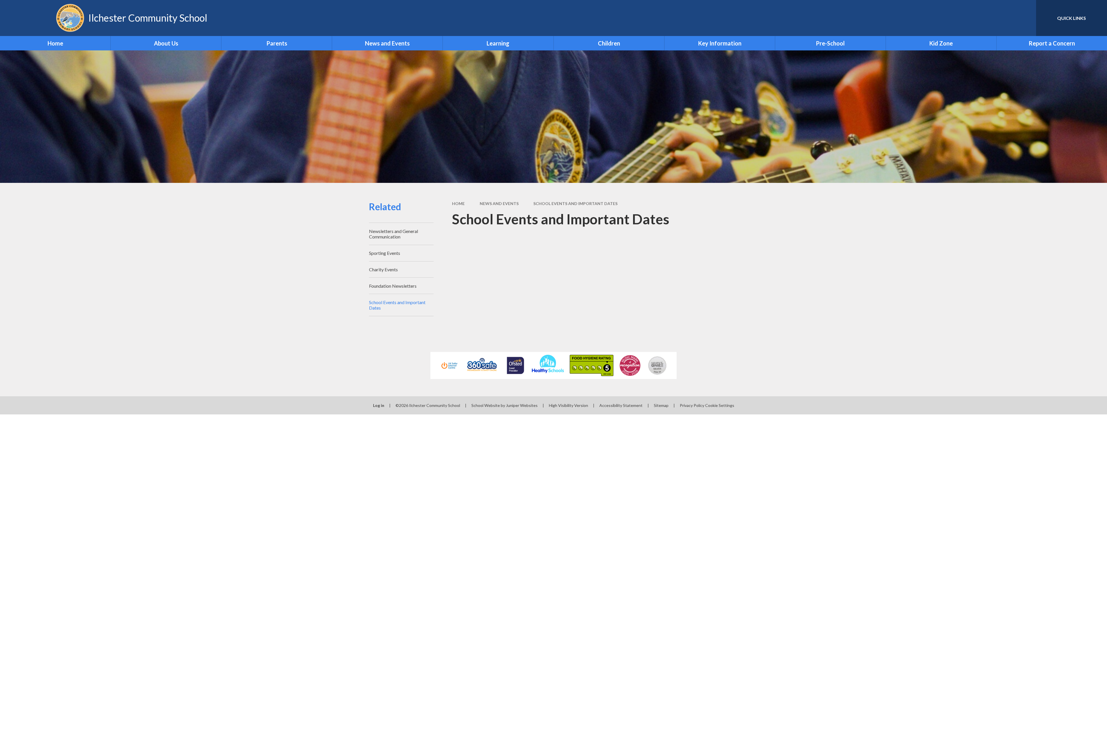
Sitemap (661, 405)
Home (458, 203)
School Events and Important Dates (575, 203)
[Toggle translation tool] (1006, 18)
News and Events (499, 203)
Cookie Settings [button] (719, 405)
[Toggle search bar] (1026, 18)
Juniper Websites (522, 405)
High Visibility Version (568, 405)
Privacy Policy (692, 405)
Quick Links (1071, 18)
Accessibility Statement (621, 405)
